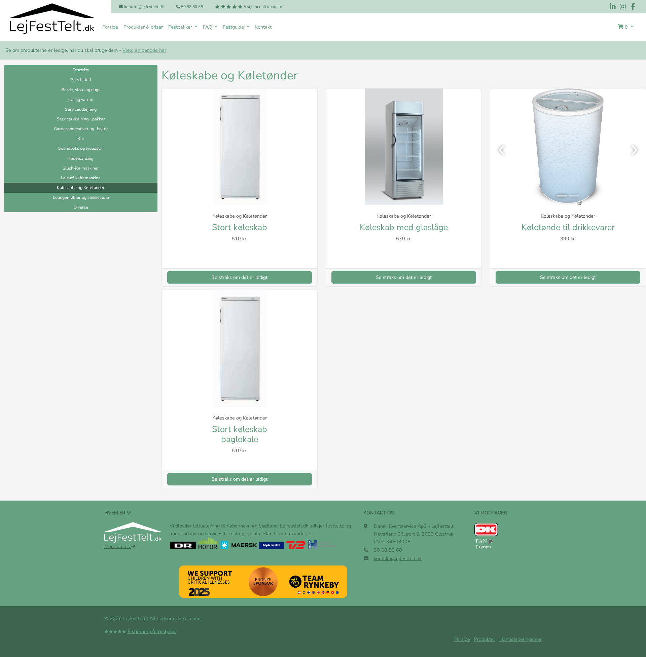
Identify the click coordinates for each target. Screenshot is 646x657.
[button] (625, 27)
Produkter (484, 639)
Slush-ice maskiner (81, 168)
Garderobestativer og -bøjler (81, 129)
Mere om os (117, 546)
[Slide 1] (562, 196)
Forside (110, 27)
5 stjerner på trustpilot (263, 6)
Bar (80, 138)
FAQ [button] (208, 27)
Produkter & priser (143, 27)
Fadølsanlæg (80, 158)
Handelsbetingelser (520, 639)
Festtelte (80, 70)
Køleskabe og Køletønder (81, 187)
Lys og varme (80, 99)
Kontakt (263, 27)
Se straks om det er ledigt (239, 277)
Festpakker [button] (180, 27)
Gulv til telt (80, 79)
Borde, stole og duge (81, 90)
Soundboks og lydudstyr (80, 148)
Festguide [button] (234, 27)
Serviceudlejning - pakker (81, 119)
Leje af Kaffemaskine (81, 178)
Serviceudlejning (81, 109)
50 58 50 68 (191, 6)
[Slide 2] (574, 196)
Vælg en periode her (144, 50)
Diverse (81, 207)
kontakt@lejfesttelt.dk (143, 6)
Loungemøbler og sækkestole (81, 197)
